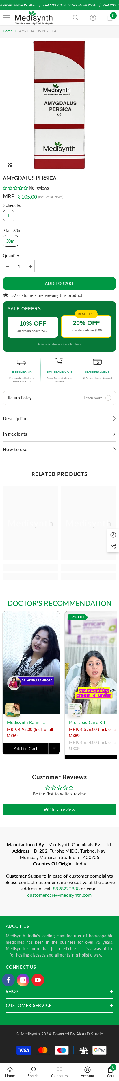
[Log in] (93, 17)
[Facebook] (8, 980)
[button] (15, 187)
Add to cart (59, 283)
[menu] (6, 17)
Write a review (59, 809)
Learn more (93, 398)
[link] (30, 567)
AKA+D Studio (89, 1033)
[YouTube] (37, 980)
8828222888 (67, 888)
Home (7, 31)
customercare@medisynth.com (59, 895)
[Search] (75, 17)
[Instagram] (23, 980)
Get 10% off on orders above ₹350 (69, 5)
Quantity (11, 255)
